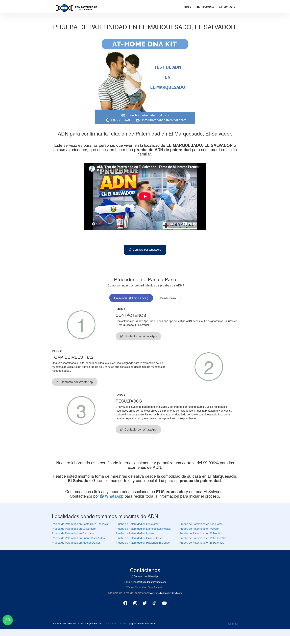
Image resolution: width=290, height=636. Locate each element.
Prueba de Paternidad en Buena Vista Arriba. (79, 538)
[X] (145, 603)
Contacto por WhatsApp (146, 249)
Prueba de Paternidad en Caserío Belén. (140, 538)
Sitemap (233, 624)
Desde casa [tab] (168, 298)
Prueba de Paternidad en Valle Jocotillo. (203, 538)
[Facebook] (125, 603)
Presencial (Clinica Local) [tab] (131, 298)
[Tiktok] (154, 603)
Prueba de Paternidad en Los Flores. (201, 524)
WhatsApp (114, 496)
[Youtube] (164, 603)
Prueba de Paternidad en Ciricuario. (73, 533)
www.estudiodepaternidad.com (165, 593)
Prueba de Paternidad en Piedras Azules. (76, 542)
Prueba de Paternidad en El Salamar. (138, 524)
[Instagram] (135, 603)
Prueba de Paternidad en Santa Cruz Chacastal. (80, 524)
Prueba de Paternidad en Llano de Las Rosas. (143, 529)
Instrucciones (205, 6)
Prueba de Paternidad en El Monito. (200, 533)
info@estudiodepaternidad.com (149, 582)
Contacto (229, 6)
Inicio (187, 6)
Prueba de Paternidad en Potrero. (199, 529)
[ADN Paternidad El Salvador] (76, 7)
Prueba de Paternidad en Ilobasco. (136, 533)
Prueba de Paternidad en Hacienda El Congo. (143, 542)
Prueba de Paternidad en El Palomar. (201, 542)
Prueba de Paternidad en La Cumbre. (74, 529)
